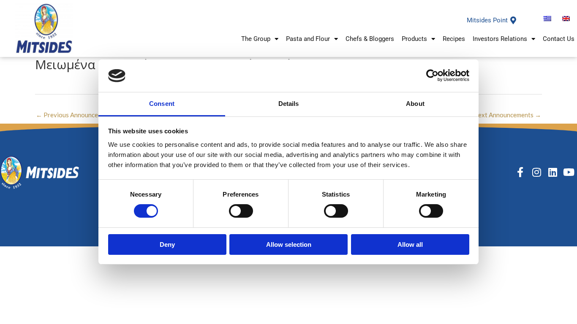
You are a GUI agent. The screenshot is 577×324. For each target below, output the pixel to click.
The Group (255, 39)
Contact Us (558, 39)
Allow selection (288, 244)
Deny (167, 244)
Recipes (454, 39)
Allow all (410, 244)
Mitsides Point (487, 20)
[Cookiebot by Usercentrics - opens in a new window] (432, 75)
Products (414, 39)
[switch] (241, 211)
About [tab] (415, 103)
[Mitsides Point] (513, 20)
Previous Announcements (75, 115)
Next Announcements (507, 115)
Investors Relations (500, 39)
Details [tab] (288, 103)
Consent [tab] (161, 103)
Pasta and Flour (308, 39)
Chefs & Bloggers (370, 39)
